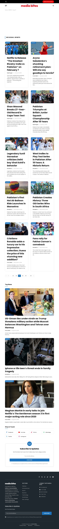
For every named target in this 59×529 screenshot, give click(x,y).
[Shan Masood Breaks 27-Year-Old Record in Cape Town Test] (16, 96)
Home (6, 10)
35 (13, 275)
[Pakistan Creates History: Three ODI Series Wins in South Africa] (42, 187)
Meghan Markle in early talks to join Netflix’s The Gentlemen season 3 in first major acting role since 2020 (27, 413)
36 (16, 275)
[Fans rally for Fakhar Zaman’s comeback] (42, 228)
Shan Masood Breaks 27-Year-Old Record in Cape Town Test (16, 111)
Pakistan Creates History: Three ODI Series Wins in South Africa (42, 202)
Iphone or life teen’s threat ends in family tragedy (28, 370)
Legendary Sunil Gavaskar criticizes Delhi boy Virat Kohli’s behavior (16, 159)
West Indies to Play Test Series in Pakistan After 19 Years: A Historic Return (42, 159)
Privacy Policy (39, 463)
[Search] (53, 5)
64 (31, 275)
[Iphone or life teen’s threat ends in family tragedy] (29, 351)
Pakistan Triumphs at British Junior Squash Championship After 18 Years (41, 114)
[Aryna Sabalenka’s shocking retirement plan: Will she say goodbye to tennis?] (42, 48)
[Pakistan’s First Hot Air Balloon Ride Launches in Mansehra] (16, 187)
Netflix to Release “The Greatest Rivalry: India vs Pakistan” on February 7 (16, 64)
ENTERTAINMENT (9, 381)
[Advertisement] (29, 23)
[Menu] (6, 5)
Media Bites (34, 524)
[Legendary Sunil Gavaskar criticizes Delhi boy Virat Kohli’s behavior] (16, 143)
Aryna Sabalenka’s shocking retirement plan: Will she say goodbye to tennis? (42, 65)
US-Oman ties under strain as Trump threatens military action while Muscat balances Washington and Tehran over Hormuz (27, 323)
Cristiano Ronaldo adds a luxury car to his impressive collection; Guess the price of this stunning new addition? (16, 249)
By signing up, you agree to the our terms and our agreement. (30, 463)
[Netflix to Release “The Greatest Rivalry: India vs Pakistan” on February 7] (16, 48)
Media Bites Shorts (48, 1)
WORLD (7, 289)
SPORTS (10, 10)
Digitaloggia (9, 73)
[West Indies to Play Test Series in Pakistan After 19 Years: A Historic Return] (42, 143)
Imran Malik (35, 76)
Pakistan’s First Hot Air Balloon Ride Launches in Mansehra (16, 202)
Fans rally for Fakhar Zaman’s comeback (42, 241)
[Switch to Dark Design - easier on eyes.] (6, 1)
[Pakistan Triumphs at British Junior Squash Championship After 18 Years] (42, 96)
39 (25, 275)
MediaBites (9, 168)
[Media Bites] (29, 6)
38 (22, 275)
